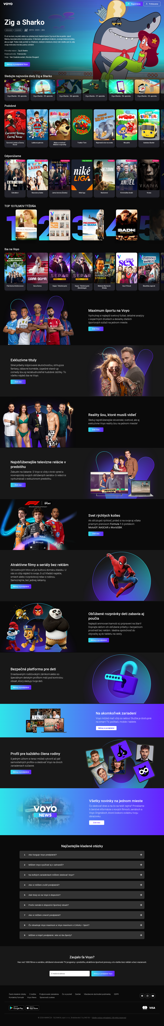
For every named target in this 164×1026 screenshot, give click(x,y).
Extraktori (15, 193)
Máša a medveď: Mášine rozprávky (59, 144)
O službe (32, 994)
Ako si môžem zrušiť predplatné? (41, 885)
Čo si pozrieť (67, 994)
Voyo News (31, 997)
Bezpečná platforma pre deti (33, 669)
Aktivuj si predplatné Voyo (17, 64)
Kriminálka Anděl (126, 193)
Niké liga (82, 193)
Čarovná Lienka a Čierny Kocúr (15, 144)
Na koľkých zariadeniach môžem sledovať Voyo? (49, 875)
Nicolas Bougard (32, 57)
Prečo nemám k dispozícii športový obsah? (46, 905)
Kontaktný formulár (16, 997)
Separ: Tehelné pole (60, 286)
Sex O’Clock (126, 286)
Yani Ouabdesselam (17, 57)
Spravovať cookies (47, 997)
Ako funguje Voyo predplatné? (40, 855)
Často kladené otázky (17, 994)
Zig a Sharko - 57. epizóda (95, 96)
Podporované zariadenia (49, 994)
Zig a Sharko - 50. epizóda (17, 96)
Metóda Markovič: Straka (104, 287)
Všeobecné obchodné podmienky (97, 994)
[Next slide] (160, 91)
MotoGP (93, 527)
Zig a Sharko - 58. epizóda (69, 96)
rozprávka (18, 30)
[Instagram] (147, 996)
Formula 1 (115, 524)
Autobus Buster (149, 143)
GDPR (116, 994)
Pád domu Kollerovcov (15, 286)
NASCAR (103, 527)
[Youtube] (153, 996)
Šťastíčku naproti (149, 286)
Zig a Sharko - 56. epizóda (121, 96)
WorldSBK (116, 527)
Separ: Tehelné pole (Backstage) (82, 287)
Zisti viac (18, 382)
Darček (78, 994)
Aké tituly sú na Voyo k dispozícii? (42, 895)
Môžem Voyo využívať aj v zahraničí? (44, 865)
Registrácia (135, 4)
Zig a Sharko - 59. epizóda (43, 96)
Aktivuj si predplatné (21, 587)
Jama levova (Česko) (59, 193)
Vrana (149, 193)
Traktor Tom (82, 143)
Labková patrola (37, 143)
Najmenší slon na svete (104, 143)
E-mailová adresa (58, 974)
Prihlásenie (153, 4)
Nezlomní (104, 193)
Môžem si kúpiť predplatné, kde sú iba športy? (48, 935)
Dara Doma (37, 286)
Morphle (127, 143)
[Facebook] (142, 996)
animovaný (9, 30)
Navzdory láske (37, 193)
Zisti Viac (96, 329)
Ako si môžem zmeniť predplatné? (42, 915)
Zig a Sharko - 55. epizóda (147, 96)
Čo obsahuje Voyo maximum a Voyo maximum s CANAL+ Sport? (56, 925)
